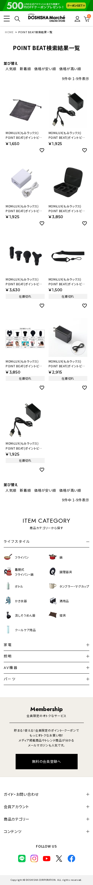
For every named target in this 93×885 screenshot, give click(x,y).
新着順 (25, 68)
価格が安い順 (45, 68)
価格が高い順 (70, 68)
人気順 (10, 68)
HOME (9, 32)
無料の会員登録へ (46, 761)
